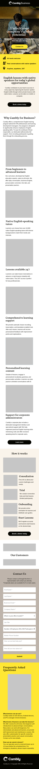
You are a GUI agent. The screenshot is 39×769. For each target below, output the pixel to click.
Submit (19, 656)
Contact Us (19, 46)
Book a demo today (19, 104)
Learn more (19, 442)
